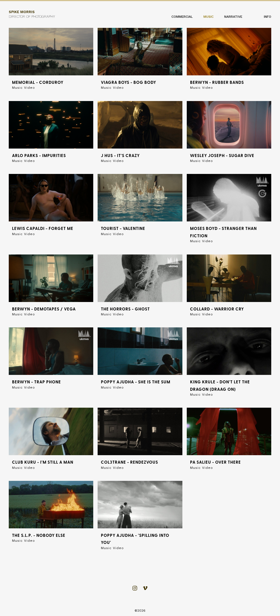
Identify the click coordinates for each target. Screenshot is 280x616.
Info (267, 17)
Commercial (182, 17)
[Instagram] (134, 588)
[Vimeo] (145, 588)
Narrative (233, 17)
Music (208, 17)
